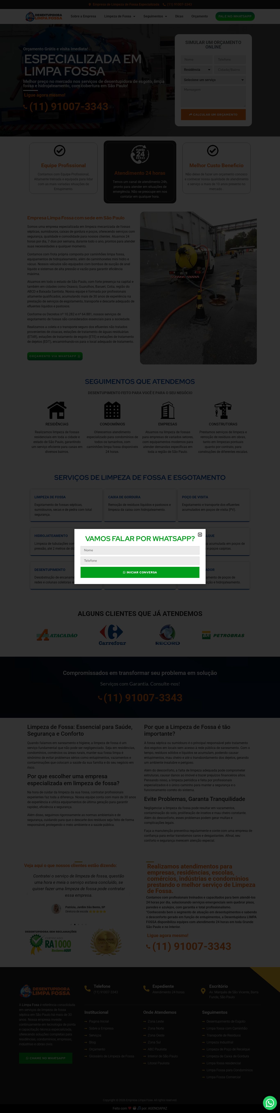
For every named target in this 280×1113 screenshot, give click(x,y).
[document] (140, 556)
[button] (199, 534)
